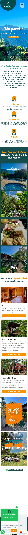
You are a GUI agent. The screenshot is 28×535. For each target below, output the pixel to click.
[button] (2, 449)
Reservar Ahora (14, 36)
